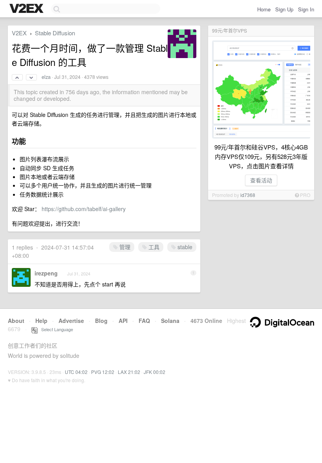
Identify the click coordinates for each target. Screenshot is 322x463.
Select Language (55, 329)
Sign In (306, 9)
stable (184, 247)
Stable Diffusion (55, 33)
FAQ (144, 320)
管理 (124, 247)
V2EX (19, 33)
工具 (153, 247)
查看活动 (261, 180)
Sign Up (284, 9)
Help (41, 320)
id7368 (247, 194)
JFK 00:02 (154, 371)
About (16, 320)
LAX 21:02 (129, 371)
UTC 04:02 (76, 371)
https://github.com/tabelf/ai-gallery (84, 209)
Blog (101, 320)
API (123, 320)
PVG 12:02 (102, 371)
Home (264, 9)
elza (46, 76)
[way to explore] (27, 9)
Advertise (71, 320)
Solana (170, 320)
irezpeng (46, 273)
